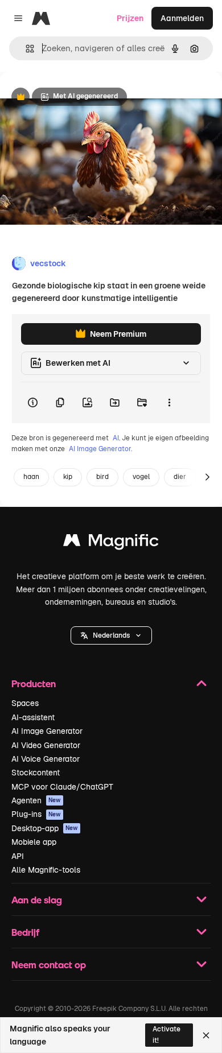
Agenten (36, 800)
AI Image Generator (47, 731)
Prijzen (130, 18)
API (17, 856)
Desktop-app (44, 828)
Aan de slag (36, 900)
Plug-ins (36, 814)
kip (67, 476)
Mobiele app (33, 842)
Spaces (25, 703)
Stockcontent (35, 772)
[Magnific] (111, 543)
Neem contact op (48, 965)
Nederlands (111, 635)
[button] (111, 635)
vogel (141, 476)
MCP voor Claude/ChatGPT (62, 787)
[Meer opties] (169, 402)
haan (31, 476)
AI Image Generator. (100, 448)
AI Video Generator (45, 745)
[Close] (206, 1035)
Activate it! (166, 1034)
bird (102, 476)
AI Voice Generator (45, 759)
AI (116, 438)
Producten (33, 683)
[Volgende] (207, 477)
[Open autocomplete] (25, 48)
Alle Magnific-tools (45, 870)
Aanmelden (182, 18)
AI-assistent (33, 717)
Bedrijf (25, 932)
